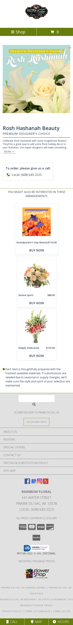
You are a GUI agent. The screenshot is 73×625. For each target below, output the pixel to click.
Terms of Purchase (37, 611)
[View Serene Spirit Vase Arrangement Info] (36, 274)
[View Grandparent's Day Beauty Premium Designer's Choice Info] (36, 221)
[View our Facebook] (27, 483)
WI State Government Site (55, 599)
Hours (62, 621)
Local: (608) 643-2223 (36, 509)
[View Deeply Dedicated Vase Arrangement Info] (36, 327)
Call (13, 621)
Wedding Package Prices (36, 561)
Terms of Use (62, 611)
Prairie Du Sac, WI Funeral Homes (23, 587)
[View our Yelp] (45, 483)
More (7, 151)
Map (37, 621)
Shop (20, 32)
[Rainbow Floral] (36, 22)
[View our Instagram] (39, 483)
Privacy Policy (12, 611)
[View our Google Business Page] (33, 483)
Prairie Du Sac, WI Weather (17, 599)
